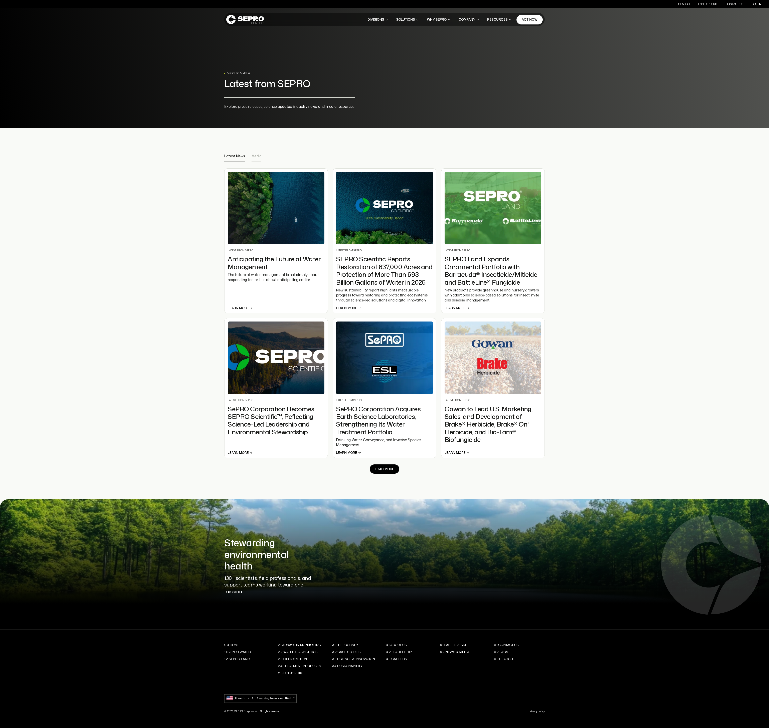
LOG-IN (756, 4)
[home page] (245, 19)
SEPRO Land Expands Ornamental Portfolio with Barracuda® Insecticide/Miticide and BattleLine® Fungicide (491, 270)
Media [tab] (257, 156)
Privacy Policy (537, 711)
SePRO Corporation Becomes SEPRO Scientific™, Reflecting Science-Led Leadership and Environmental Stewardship (271, 420)
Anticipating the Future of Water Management (274, 262)
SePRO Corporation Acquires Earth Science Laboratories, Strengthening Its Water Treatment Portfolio (378, 420)
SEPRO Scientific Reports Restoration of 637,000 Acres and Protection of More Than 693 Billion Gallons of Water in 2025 (384, 270)
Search (684, 4)
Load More (384, 469)
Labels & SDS (707, 4)
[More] (386, 19)
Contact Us (734, 4)
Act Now (529, 19)
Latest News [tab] (234, 156)
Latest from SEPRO (241, 250)
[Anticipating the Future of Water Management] (276, 208)
